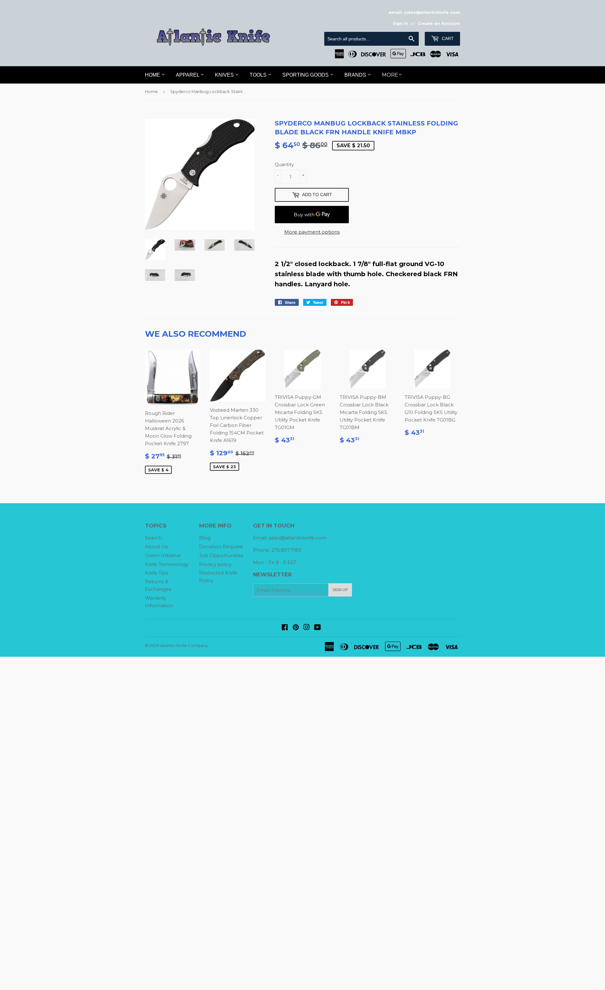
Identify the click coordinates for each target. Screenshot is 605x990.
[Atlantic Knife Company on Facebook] (284, 628)
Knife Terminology (166, 564)
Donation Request (221, 547)
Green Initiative (163, 555)
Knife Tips (156, 573)
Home (153, 75)
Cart (447, 38)
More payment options (312, 232)
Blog (204, 538)
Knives (225, 75)
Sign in (400, 23)
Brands (355, 75)
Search (153, 538)
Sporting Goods (306, 75)
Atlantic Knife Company (184, 645)
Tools (259, 75)
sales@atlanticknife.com (297, 538)
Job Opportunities (221, 555)
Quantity (284, 164)
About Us (156, 547)
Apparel (188, 75)
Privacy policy (215, 564)
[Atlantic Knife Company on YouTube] (317, 628)
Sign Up (340, 590)
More (390, 75)
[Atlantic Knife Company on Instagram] (306, 628)
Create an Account (439, 23)
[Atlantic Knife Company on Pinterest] (295, 628)
